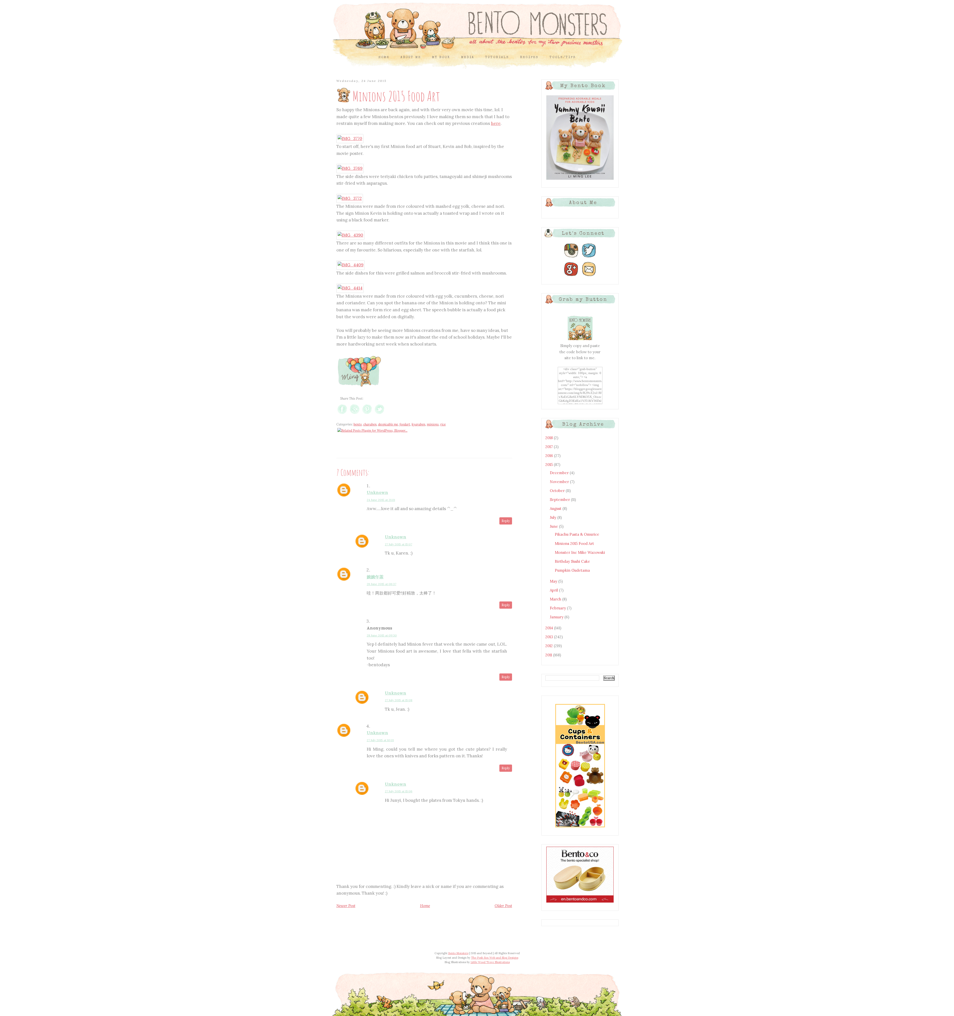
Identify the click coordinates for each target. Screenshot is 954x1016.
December (560, 472)
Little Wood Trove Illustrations (490, 962)
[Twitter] (589, 257)
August (556, 508)
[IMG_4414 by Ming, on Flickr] (350, 288)
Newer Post (345, 905)
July (553, 517)
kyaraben (418, 424)
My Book (441, 57)
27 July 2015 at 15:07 (398, 544)
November (560, 481)
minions (433, 424)
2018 (549, 437)
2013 (549, 636)
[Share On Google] (354, 414)
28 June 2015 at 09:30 (382, 635)
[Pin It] (367, 414)
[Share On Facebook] (342, 414)
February (558, 608)
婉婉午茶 (375, 577)
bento (358, 424)
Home (384, 57)
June (554, 526)
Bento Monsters (458, 953)
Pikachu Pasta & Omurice (577, 534)
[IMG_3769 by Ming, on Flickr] (350, 168)
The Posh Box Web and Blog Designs (494, 957)
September (560, 499)
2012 (549, 645)
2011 (549, 655)
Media (467, 57)
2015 (549, 464)
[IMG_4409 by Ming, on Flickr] (350, 265)
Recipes (529, 57)
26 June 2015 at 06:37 (381, 584)
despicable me (388, 424)
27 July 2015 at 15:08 (398, 700)
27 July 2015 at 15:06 (398, 791)
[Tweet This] (379, 414)
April (554, 590)
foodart (404, 424)
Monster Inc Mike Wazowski (580, 552)
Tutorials (497, 57)
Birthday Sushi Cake (572, 561)
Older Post (503, 905)
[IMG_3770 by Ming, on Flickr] (349, 138)
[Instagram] (571, 257)
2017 (549, 446)
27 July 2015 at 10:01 (380, 740)
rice (443, 424)
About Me (410, 57)
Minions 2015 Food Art (574, 543)
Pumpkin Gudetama (572, 570)
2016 (549, 455)
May (554, 581)
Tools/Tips (563, 57)
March (556, 599)
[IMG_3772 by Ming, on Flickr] (349, 198)
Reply (506, 521)
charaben (370, 424)
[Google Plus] (571, 276)
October (558, 490)
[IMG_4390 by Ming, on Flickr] (350, 235)
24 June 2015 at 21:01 (381, 500)
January (557, 617)
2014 (549, 628)
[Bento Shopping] (580, 827)
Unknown (377, 492)
